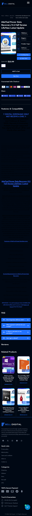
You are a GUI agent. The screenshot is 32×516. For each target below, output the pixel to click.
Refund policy (4, 452)
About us (3, 459)
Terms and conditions (6, 455)
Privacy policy (4, 449)
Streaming (4, 470)
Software (7, 15)
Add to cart (16, 71)
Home (2, 15)
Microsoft (3, 480)
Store (2, 476)
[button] (28, 3)
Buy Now (16, 76)
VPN (2, 483)
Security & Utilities (12, 16)
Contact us (4, 462)
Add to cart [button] (10, 370)
